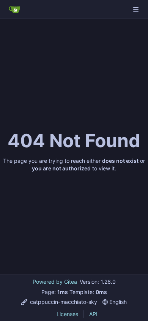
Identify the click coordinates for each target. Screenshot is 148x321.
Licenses (67, 314)
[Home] (14, 9)
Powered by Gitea (55, 281)
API (93, 314)
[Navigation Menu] (136, 9)
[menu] (59, 302)
